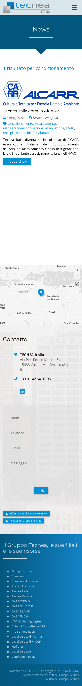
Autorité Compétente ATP (28, 626)
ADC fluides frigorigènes (27, 621)
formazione (35, 128)
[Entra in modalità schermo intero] (77, 284)
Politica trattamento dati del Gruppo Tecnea (50, 675)
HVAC (70, 128)
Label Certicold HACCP (26, 641)
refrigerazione (14, 128)
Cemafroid (18, 576)
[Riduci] (77, 276)
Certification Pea (22, 657)
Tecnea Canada (22, 596)
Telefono (17, 433)
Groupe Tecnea (22, 571)
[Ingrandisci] (77, 270)
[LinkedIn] (22, 391)
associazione (54, 128)
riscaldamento (45, 123)
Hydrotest (18, 646)
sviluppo (42, 133)
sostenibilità (25, 133)
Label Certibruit (21, 651)
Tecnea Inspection (23, 586)
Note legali (72, 671)
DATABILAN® (21, 611)
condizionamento (20, 123)
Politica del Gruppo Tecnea (61, 679)
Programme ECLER (24, 631)
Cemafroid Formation (26, 581)
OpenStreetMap (72, 323)
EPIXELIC (30, 671)
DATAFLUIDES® (22, 606)
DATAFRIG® (20, 616)
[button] (41, 292)
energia (9, 133)
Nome (15, 418)
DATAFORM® (21, 601)
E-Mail (15, 448)
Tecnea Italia (20, 591)
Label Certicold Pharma (27, 636)
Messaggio (19, 463)
